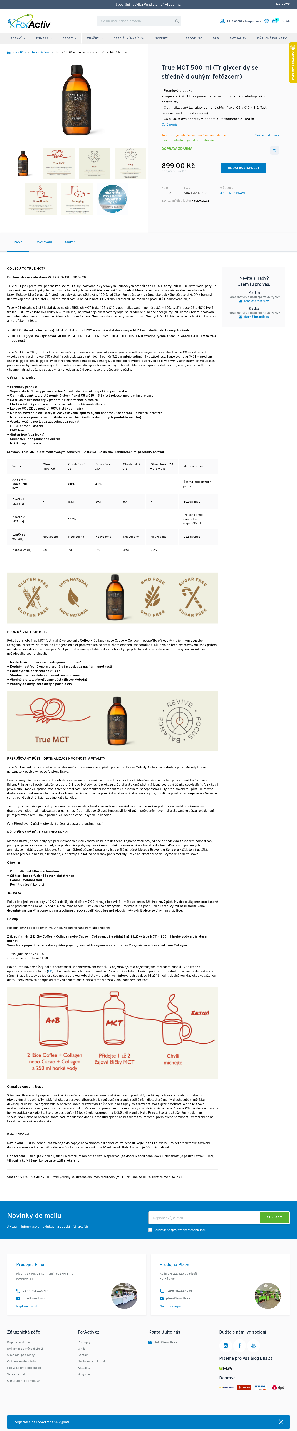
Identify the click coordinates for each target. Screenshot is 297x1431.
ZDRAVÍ (16, 38)
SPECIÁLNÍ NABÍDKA (129, 38)
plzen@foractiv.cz (257, 317)
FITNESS (42, 38)
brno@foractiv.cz (256, 301)
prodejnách (207, 140)
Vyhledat (177, 21)
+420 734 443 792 (35, 1291)
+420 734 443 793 (179, 1291)
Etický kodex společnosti (24, 1368)
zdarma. (175, 5)
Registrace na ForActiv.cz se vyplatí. (42, 1422)
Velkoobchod (16, 1374)
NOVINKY (161, 38)
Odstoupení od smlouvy (23, 1381)
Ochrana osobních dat (22, 1361)
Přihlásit (274, 1217)
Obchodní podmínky (21, 1355)
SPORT (68, 38)
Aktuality (238, 38)
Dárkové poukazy (272, 38)
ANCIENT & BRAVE (233, 193)
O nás (81, 1348)
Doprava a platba (18, 1342)
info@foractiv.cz (166, 1342)
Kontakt (83, 1355)
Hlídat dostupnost (243, 168)
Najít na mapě (26, 1306)
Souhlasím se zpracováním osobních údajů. (180, 1230)
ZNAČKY (93, 38)
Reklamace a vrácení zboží (25, 1348)
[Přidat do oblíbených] (274, 150)
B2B (216, 38)
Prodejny (193, 38)
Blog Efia (84, 1374)
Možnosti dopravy (267, 135)
